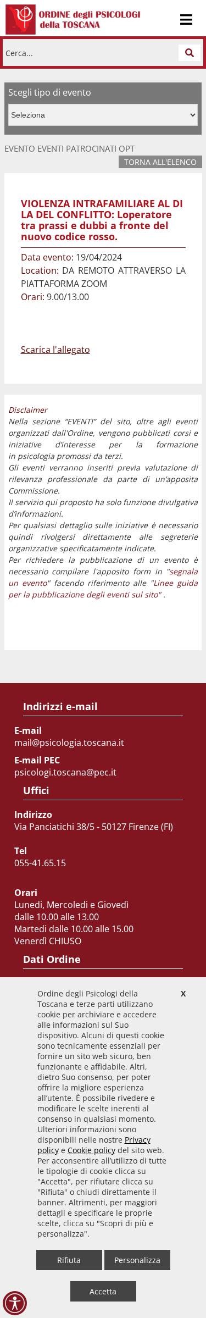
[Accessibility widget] (15, 1303)
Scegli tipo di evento (49, 92)
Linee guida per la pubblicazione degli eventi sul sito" (103, 589)
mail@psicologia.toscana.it (69, 742)
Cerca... (19, 52)
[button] (190, 53)
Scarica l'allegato (55, 350)
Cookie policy (91, 1150)
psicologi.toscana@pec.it (65, 772)
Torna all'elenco (160, 162)
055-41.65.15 (40, 863)
